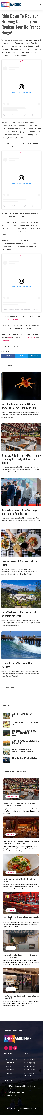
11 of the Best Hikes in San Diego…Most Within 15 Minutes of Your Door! (24, 733)
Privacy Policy (31, 1063)
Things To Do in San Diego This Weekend (17, 665)
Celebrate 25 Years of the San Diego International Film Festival (19, 512)
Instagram (32, 337)
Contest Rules (31, 1059)
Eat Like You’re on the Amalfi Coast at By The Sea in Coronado (19, 880)
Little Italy (11, 910)
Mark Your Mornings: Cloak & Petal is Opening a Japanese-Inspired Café (21, 997)
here (10, 337)
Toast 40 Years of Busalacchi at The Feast (19, 563)
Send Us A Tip (10, 1063)
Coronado (11, 872)
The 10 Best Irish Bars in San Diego (24, 757)
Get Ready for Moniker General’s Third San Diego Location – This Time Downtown (21, 956)
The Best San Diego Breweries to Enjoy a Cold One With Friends (24, 750)
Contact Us (9, 1073)
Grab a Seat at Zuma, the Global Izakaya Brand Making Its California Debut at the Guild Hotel (21, 842)
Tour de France (12, 320)
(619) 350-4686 (12, 1096)
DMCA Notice (31, 1069)
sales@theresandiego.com (15, 1092)
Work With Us (10, 1069)
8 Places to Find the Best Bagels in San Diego (25, 723)
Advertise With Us (11, 1059)
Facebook (5, 340)
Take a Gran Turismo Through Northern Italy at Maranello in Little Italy (21, 918)
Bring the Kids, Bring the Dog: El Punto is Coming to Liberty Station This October (21, 459)
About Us (9, 1066)
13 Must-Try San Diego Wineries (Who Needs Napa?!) (25, 741)
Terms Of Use (31, 1066)
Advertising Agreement (29, 1074)
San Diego (11, 834)
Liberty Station (12, 796)
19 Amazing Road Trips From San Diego (23, 714)
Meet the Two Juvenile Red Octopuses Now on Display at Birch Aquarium (20, 406)
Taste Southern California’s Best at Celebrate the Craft (19, 614)
